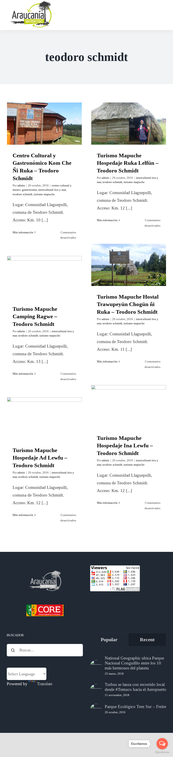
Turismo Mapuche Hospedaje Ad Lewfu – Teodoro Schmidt (44, 410)
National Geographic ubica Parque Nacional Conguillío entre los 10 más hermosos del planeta (134, 663)
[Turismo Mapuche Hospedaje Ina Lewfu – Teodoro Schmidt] (128, 406)
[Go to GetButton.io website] (162, 752)
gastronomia (29, 189)
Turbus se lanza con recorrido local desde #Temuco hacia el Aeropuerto (135, 687)
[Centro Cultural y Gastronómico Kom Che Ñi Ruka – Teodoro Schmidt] (44, 123)
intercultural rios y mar (52, 189)
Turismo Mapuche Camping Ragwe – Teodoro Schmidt (44, 269)
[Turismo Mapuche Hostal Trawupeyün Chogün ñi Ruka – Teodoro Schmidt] (128, 265)
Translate (44, 683)
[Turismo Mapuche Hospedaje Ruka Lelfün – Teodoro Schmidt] (128, 123)
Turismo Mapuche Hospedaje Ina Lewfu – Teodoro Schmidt (128, 394)
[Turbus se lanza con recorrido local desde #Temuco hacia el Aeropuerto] (96, 690)
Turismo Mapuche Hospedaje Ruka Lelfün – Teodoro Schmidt (128, 112)
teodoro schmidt (22, 194)
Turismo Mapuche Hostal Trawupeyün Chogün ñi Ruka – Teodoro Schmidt (128, 253)
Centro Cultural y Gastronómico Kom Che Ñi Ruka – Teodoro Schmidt (44, 112)
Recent (147, 639)
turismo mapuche (44, 194)
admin (21, 185)
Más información (23, 232)
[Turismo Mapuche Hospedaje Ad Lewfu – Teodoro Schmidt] (44, 418)
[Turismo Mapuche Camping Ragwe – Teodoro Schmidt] (44, 277)
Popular (109, 639)
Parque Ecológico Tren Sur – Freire (135, 706)
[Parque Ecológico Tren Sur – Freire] (96, 709)
